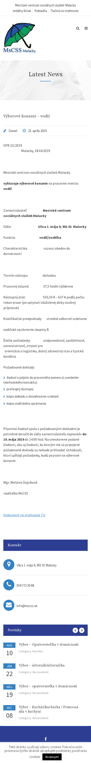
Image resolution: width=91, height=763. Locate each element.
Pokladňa (40, 11)
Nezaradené (40, 672)
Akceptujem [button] (52, 757)
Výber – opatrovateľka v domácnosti (48, 686)
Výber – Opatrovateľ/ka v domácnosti (48, 644)
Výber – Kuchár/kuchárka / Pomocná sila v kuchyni (48, 709)
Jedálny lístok (21, 11)
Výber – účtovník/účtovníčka (42, 665)
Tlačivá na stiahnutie (64, 11)
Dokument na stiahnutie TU (24, 515)
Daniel (13, 131)
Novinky (37, 651)
